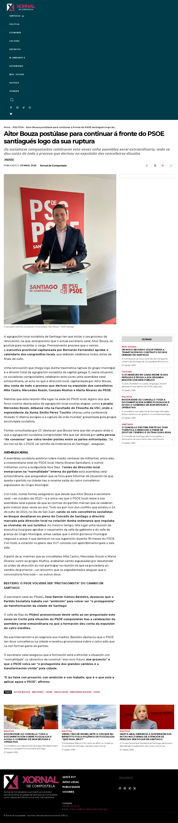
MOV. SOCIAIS (129, 347)
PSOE (97, 692)
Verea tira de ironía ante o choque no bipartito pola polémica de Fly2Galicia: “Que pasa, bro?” (88, 737)
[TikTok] (24, 108)
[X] (154, 165)
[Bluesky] (11, 114)
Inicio (7, 127)
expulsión (61, 692)
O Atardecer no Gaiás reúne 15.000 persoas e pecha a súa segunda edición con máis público (145, 377)
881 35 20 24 (73, 806)
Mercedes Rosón (80, 692)
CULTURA (127, 372)
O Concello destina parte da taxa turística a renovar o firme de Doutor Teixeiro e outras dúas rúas (146, 430)
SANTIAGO (127, 424)
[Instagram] (17, 108)
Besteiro (38, 692)
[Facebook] (11, 108)
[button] (12, 100)
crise (49, 692)
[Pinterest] (162, 165)
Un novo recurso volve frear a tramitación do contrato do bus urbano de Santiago (144, 352)
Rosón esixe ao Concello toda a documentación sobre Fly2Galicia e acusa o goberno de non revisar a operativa (145, 403)
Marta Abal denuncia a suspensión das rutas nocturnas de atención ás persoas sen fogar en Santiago (146, 737)
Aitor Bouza (22, 692)
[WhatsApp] (30, 108)
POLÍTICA (18, 127)
